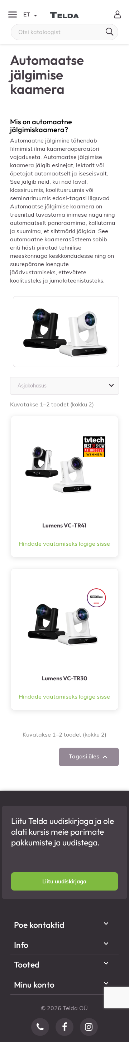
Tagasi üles (89, 757)
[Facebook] (64, 1027)
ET (29, 15)
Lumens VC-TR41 (64, 525)
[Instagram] (89, 1027)
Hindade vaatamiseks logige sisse (64, 543)
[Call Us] (40, 1027)
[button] (64, 881)
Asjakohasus (67, 385)
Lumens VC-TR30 (64, 678)
